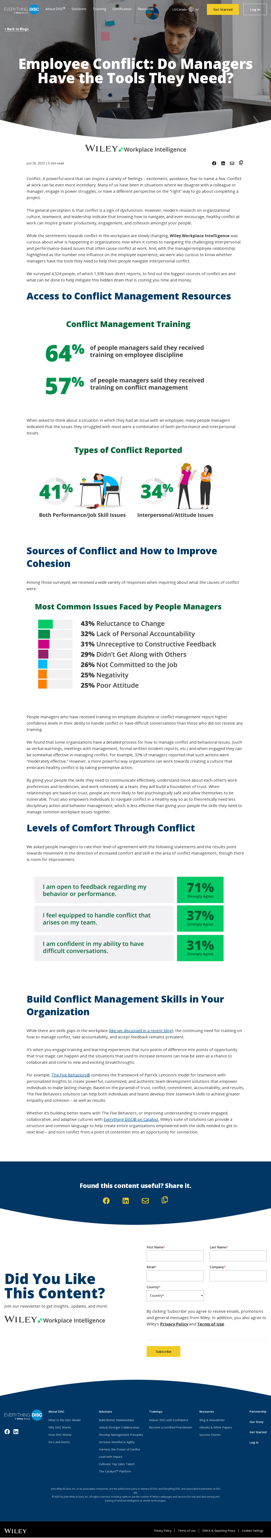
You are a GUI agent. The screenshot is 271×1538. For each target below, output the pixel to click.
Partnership (258, 1411)
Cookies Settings (252, 1530)
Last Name (218, 1247)
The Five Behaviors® (71, 1075)
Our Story (256, 1422)
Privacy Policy (174, 1324)
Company (217, 1267)
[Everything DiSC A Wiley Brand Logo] (21, 9)
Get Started (223, 9)
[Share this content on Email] (232, 163)
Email (151, 1267)
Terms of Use (210, 1324)
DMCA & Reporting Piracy (218, 1530)
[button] (55, 9)
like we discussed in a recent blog (141, 1030)
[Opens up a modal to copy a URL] (240, 163)
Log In (258, 11)
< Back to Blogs (16, 29)
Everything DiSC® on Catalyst (131, 1119)
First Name (155, 1247)
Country (153, 1287)
